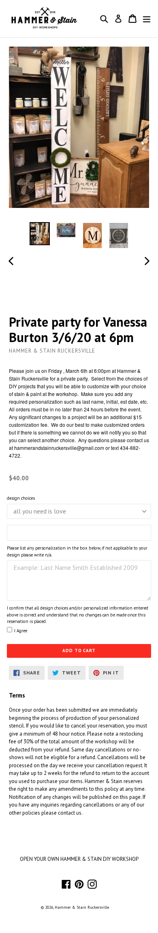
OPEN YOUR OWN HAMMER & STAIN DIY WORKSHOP (79, 859)
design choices (21, 498)
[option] (39, 233)
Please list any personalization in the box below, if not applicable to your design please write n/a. (77, 551)
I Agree (20, 630)
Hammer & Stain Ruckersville (82, 907)
